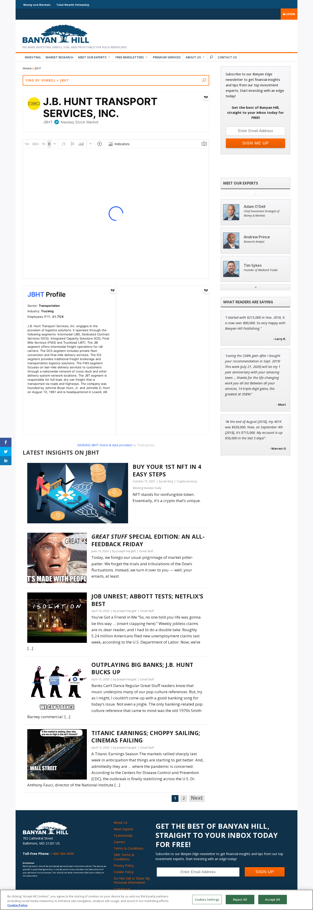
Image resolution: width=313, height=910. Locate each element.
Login (290, 14)
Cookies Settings (207, 899)
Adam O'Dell (254, 206)
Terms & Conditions (128, 848)
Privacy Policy (124, 865)
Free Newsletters (129, 57)
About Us (193, 57)
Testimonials (123, 835)
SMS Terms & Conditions (124, 857)
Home (27, 68)
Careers (119, 842)
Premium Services (167, 57)
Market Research (59, 57)
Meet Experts (123, 829)
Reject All (240, 899)
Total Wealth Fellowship (72, 4)
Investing (33, 57)
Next (197, 798)
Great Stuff (146, 551)
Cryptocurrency (187, 481)
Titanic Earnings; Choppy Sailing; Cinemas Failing (145, 736)
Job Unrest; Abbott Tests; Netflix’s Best (147, 599)
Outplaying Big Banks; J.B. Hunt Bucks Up (142, 668)
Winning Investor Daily (147, 488)
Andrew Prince (257, 237)
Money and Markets (36, 4)
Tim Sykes (253, 265)
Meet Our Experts (92, 57)
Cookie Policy (124, 872)
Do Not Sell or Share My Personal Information (132, 880)
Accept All (272, 899)
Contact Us (227, 57)
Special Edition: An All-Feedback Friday (148, 540)
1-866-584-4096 (62, 853)
